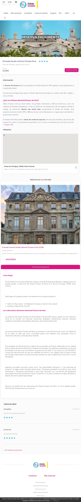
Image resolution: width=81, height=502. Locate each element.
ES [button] (4, 2)
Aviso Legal (40, 496)
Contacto (28, 13)
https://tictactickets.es (40, 486)
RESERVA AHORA (71, 70)
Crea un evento (41, 13)
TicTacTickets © (41, 482)
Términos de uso (40, 489)
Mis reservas (16, 13)
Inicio (6, 13)
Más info (56, 500)
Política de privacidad (40, 492)
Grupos (53, 13)
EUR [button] (10, 2)
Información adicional (40, 267)
